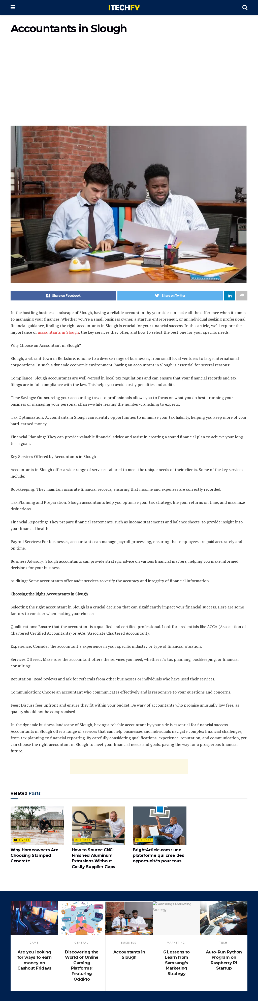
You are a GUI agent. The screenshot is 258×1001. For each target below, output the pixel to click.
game (33, 942)
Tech (223, 942)
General (81, 942)
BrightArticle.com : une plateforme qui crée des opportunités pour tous (158, 856)
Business (21, 840)
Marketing (176, 942)
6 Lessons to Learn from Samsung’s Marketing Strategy (176, 963)
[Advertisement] (129, 82)
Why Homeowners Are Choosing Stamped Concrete (34, 856)
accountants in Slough (58, 332)
